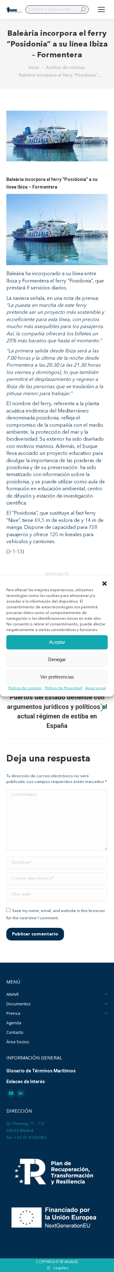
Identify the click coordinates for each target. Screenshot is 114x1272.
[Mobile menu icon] (101, 9)
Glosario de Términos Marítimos (41, 1070)
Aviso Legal (95, 688)
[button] (104, 583)
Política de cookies (24, 688)
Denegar (57, 659)
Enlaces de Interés (25, 1081)
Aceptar (57, 642)
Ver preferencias (57, 676)
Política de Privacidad (63, 688)
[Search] (83, 9)
